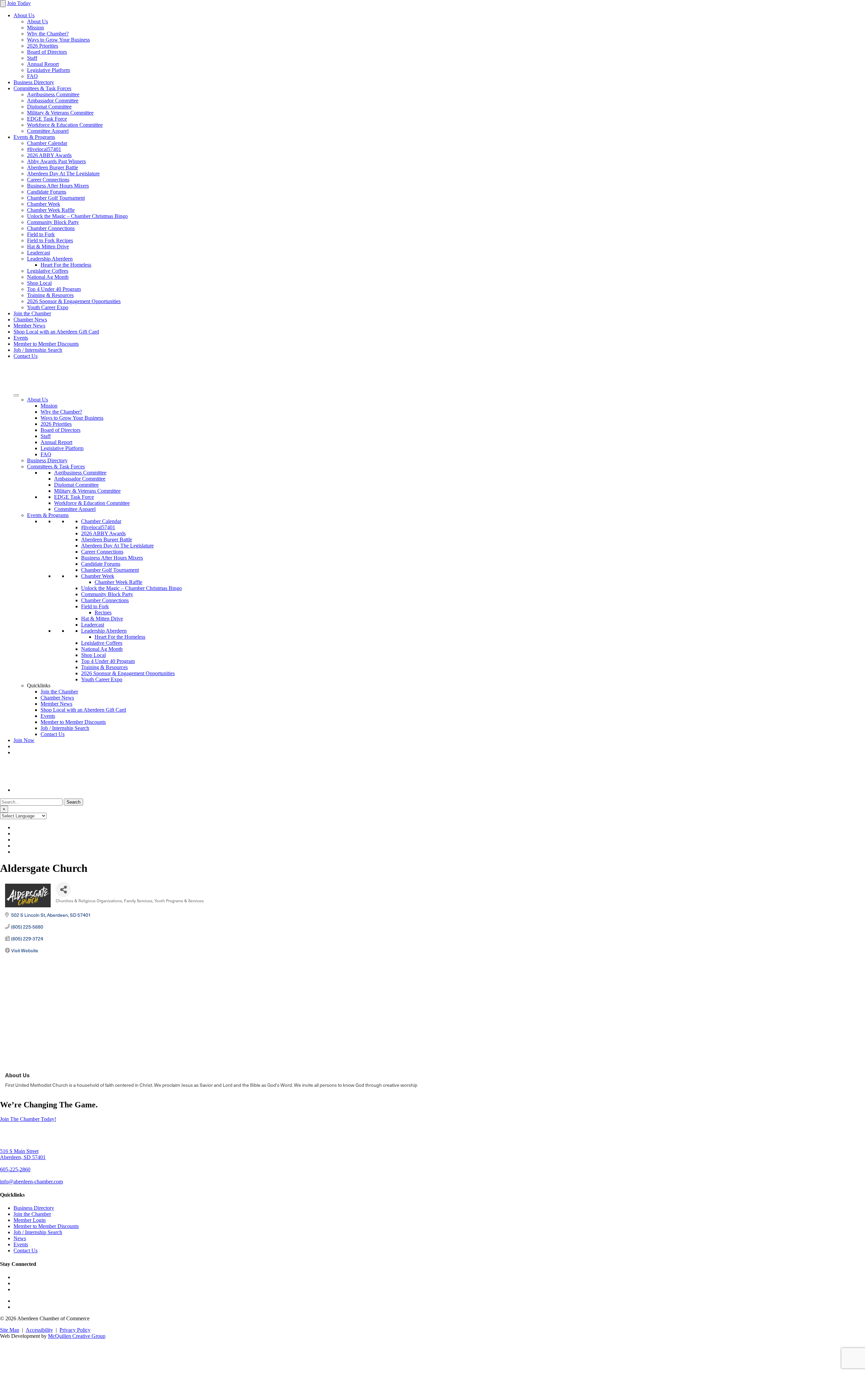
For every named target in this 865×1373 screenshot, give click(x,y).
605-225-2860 (15, 1169)
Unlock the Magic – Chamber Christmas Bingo (77, 216)
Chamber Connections (51, 228)
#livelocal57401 (44, 149)
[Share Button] (63, 889)
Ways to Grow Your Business (58, 40)
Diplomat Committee (49, 106)
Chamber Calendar (47, 143)
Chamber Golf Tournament (56, 198)
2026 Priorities (42, 46)
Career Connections (48, 179)
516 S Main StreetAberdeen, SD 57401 (23, 1154)
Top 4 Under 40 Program (54, 289)
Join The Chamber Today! (28, 1119)
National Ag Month (48, 277)
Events (21, 338)
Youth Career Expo (47, 307)
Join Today (19, 3)
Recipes (103, 612)
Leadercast (38, 252)
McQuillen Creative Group (76, 1336)
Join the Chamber (32, 313)
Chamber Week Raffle (51, 210)
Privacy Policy (75, 1330)
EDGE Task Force (47, 119)
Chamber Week (43, 204)
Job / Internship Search (38, 350)
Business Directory (34, 82)
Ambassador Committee (52, 100)
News (20, 1238)
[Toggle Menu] (16, 395)
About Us (24, 15)
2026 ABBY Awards (49, 155)
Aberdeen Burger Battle (52, 167)
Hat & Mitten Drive (48, 246)
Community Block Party (53, 222)
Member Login (30, 1220)
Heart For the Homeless (66, 265)
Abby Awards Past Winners (56, 161)
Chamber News (30, 319)
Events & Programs (34, 137)
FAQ (32, 76)
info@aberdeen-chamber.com (31, 1181)
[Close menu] (3, 3)
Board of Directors (47, 52)
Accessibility (39, 1330)
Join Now (24, 740)
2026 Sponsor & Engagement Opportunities (74, 301)
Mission (35, 27)
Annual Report (43, 64)
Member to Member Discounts (46, 344)
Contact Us (26, 356)
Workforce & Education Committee (65, 125)
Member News (29, 325)
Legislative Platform (48, 70)
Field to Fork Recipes (50, 240)
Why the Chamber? (48, 33)
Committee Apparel (48, 131)
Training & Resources (50, 295)
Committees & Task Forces (42, 88)
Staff (32, 58)
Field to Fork (41, 234)
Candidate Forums (46, 192)
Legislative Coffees (47, 271)
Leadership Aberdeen (50, 259)
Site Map (9, 1330)
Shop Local (39, 283)
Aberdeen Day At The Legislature (63, 173)
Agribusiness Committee (53, 94)
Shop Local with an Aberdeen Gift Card (56, 332)
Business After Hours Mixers (58, 186)
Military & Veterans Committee (60, 113)
